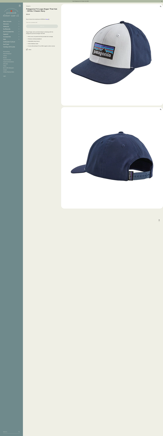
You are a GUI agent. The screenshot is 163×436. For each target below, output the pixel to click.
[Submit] (19, 431)
